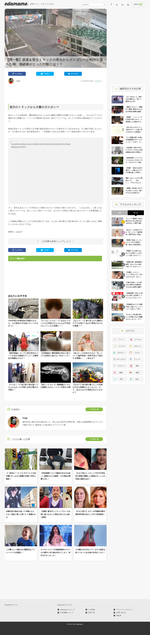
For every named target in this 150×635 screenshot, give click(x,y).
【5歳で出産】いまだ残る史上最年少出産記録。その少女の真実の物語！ (134, 285)
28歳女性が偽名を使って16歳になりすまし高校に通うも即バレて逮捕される (21, 514)
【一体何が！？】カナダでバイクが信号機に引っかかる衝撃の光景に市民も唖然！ (21, 476)
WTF (24, 147)
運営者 (118, 615)
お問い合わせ (121, 612)
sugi (17, 81)
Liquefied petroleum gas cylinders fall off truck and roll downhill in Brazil (41, 144)
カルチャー (98, 81)
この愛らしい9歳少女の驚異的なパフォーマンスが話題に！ (20, 551)
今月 (119, 213)
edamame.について (67, 609)
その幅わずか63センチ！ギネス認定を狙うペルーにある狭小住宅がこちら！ (90, 551)
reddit (18, 232)
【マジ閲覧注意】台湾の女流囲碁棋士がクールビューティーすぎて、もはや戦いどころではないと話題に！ (134, 142)
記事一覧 (95, 439)
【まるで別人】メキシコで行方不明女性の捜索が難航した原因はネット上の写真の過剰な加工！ (90, 476)
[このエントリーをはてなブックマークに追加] (73, 74)
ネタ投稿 (91, 609)
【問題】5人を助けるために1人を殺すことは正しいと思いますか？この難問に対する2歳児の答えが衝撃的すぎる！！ (134, 255)
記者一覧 (95, 409)
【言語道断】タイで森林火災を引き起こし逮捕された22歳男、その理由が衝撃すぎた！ (56, 476)
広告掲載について (66, 612)
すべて (136, 213)
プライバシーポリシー (124, 609)
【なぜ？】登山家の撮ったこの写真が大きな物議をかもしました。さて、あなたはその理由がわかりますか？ (134, 319)
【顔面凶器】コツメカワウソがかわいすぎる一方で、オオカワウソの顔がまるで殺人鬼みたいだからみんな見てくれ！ (134, 162)
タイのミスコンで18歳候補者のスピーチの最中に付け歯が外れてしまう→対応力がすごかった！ (56, 552)
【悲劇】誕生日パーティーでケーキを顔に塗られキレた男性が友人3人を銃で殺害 (56, 514)
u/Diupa (16, 147)
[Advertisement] (55, 94)
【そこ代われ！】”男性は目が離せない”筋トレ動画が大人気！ (134, 99)
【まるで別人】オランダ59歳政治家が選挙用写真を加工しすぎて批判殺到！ (90, 512)
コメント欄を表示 (17, 258)
